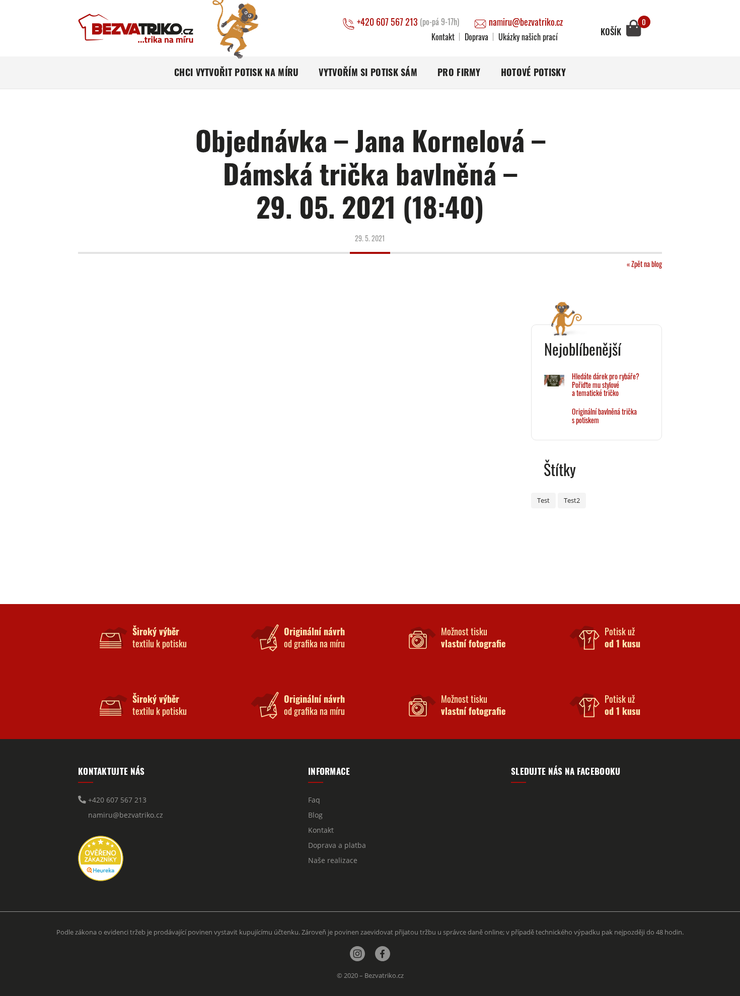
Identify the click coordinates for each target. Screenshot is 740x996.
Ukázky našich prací (528, 37)
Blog (315, 815)
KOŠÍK (611, 32)
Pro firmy (459, 72)
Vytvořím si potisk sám (368, 72)
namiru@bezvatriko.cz (526, 22)
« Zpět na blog (644, 263)
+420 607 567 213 (408, 22)
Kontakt (443, 37)
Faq (314, 800)
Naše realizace (332, 860)
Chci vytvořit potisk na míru (236, 72)
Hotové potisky (533, 72)
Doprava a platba (337, 845)
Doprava (476, 37)
